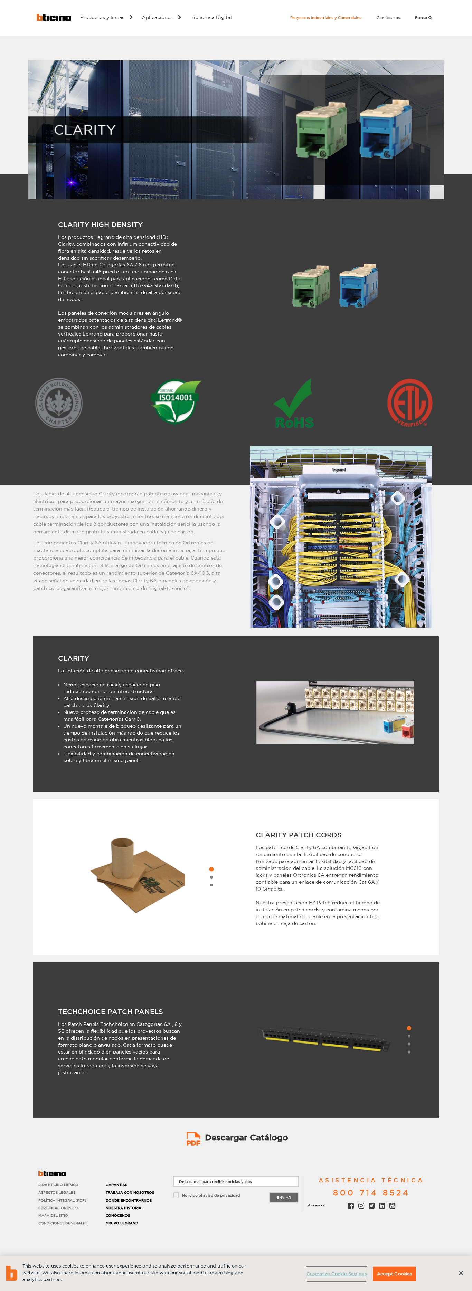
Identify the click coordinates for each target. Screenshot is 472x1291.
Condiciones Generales (62, 1223)
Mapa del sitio (53, 1215)
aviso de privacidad (221, 1195)
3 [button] (211, 885)
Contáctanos (388, 18)
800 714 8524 (371, 1192)
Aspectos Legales (56, 1192)
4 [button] (409, 1052)
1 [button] (211, 869)
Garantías (116, 1185)
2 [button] (211, 877)
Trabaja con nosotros (130, 1192)
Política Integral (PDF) (62, 1200)
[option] (335, 285)
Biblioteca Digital (211, 17)
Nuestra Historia (123, 1208)
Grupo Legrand (122, 1223)
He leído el (211, 1195)
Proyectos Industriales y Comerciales (325, 18)
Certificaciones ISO (58, 1208)
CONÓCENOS (118, 1215)
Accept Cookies (394, 1273)
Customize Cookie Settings (336, 1273)
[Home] (54, 17)
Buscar (421, 18)
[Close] (461, 1273)
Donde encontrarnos (129, 1200)
